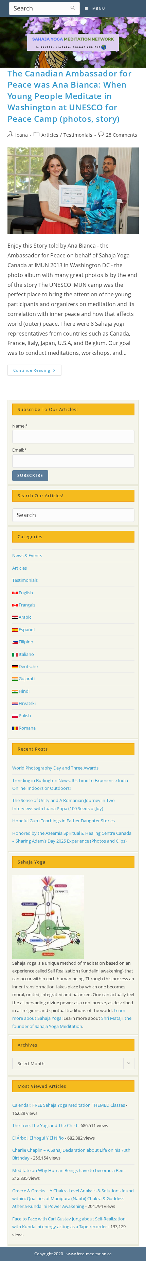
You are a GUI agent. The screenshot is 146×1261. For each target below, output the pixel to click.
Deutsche (28, 666)
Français (26, 605)
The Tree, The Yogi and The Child (44, 1125)
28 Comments (121, 135)
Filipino (25, 642)
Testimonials (77, 135)
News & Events (27, 555)
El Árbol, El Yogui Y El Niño (38, 1138)
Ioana (21, 135)
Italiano (26, 654)
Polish (24, 715)
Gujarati (26, 678)
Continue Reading (37, 371)
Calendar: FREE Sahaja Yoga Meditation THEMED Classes (68, 1105)
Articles (49, 135)
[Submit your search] (73, 8)
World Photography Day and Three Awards (55, 768)
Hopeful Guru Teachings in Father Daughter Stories (63, 821)
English (25, 593)
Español (26, 629)
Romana (27, 728)
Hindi (24, 691)
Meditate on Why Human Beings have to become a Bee (67, 1170)
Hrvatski (27, 703)
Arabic (24, 617)
